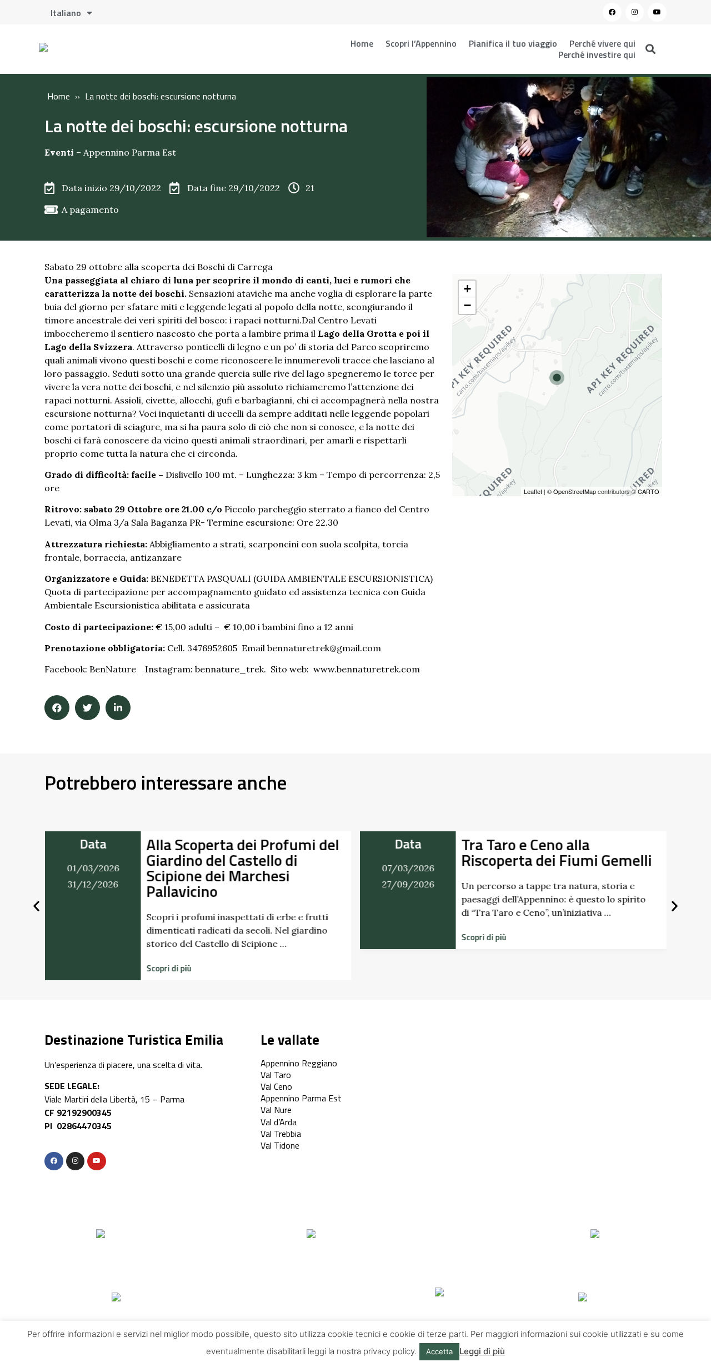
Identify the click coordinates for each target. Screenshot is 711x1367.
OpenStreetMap (574, 491)
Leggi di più (482, 1351)
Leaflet (533, 491)
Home (362, 43)
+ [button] (467, 289)
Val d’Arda (279, 1122)
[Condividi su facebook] (56, 707)
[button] (168, 968)
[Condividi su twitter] (87, 707)
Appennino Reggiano (299, 1063)
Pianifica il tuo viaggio (513, 43)
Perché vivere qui (602, 43)
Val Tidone (280, 1145)
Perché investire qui (596, 54)
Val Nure (276, 1109)
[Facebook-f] (53, 1161)
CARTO (648, 491)
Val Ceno (276, 1086)
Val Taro (276, 1074)
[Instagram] (634, 12)
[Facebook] (612, 12)
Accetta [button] (439, 1351)
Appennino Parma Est (129, 152)
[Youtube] (657, 12)
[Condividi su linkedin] (118, 707)
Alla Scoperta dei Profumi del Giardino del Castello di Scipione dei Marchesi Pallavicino (242, 867)
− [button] (467, 305)
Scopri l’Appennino (421, 43)
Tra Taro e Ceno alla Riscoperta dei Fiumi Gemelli (557, 852)
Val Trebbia (281, 1133)
